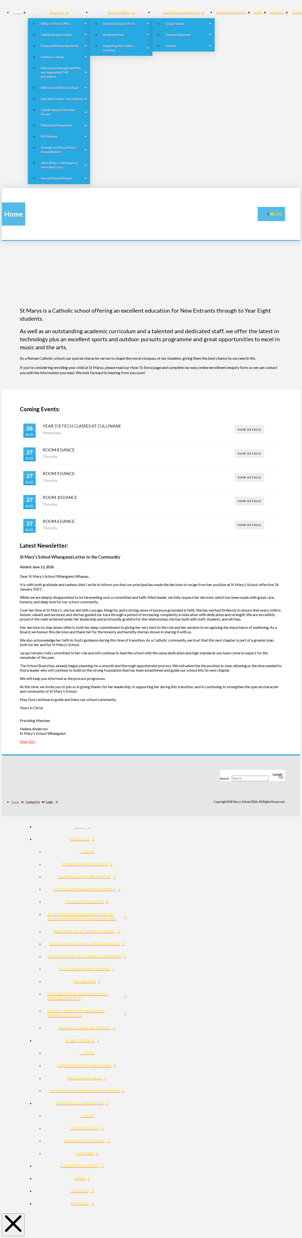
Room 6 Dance (59, 521)
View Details (249, 429)
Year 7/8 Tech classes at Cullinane (82, 426)
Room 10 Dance (60, 497)
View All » (28, 741)
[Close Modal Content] (13, 1224)
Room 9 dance (59, 473)
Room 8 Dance (59, 449)
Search (224, 778)
